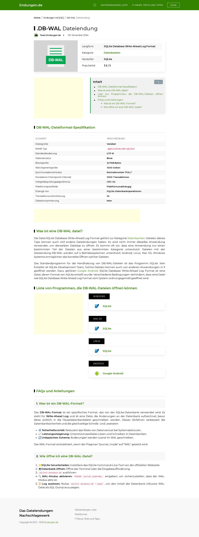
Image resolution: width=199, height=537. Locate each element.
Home (173, 5)
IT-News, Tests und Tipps (147, 5)
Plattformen (81, 514)
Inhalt (97, 82)
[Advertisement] (58, 98)
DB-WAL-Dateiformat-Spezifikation (117, 86)
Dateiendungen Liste (114, 5)
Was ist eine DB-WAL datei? (113, 90)
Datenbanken (112, 52)
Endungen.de (30, 5)
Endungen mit (54, 17)
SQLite (107, 306)
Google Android (87, 270)
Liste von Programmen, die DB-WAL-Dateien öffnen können (130, 95)
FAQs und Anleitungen (110, 99)
